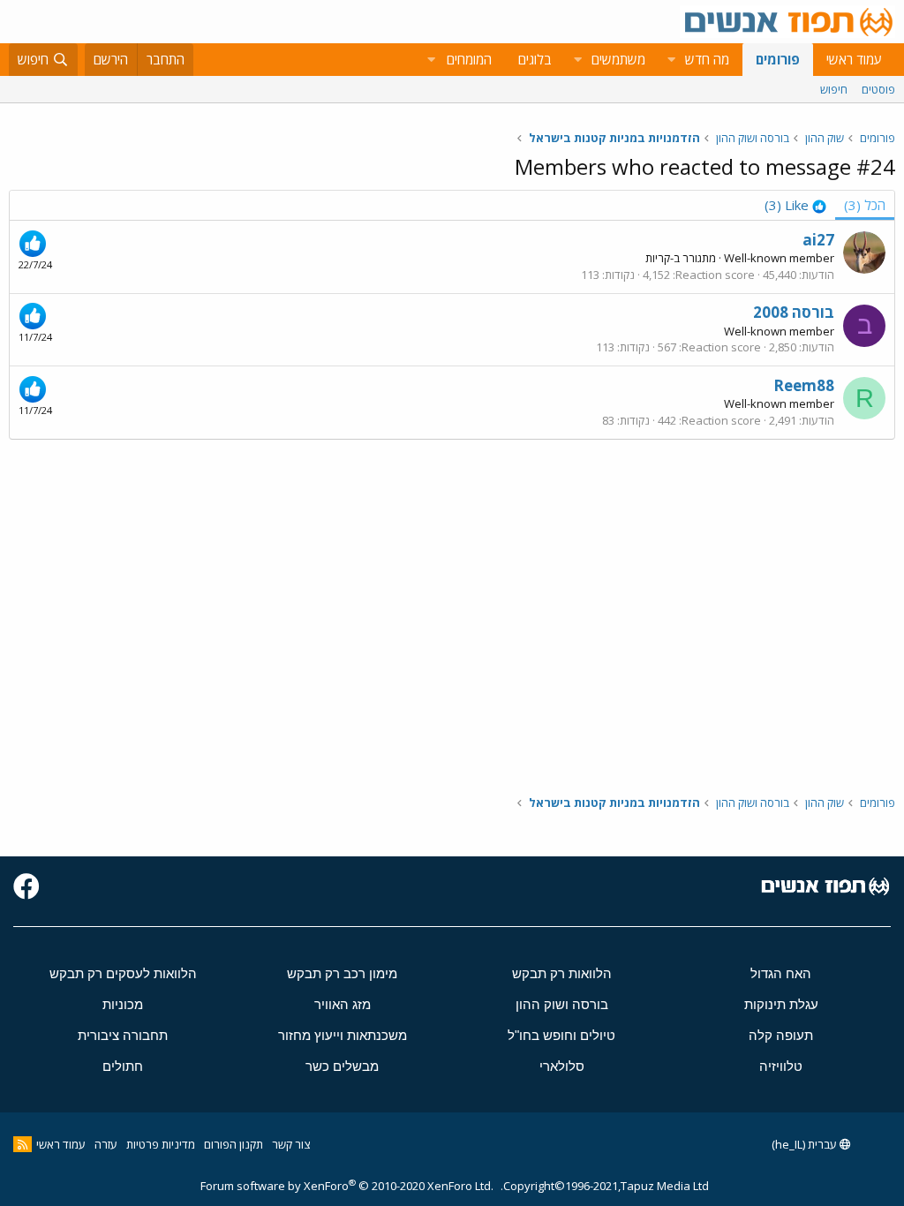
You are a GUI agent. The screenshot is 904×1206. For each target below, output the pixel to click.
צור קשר (291, 1144)
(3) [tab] (864, 205)
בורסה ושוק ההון (562, 1004)
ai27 (818, 240)
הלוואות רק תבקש (562, 973)
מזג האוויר (342, 1004)
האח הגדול (780, 973)
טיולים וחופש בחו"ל (561, 1035)
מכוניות (122, 1004)
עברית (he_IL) (806, 1144)
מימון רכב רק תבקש (342, 973)
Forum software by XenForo (346, 1186)
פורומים (778, 59)
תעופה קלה (781, 1035)
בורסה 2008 (793, 312)
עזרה (105, 1144)
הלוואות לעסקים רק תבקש (123, 973)
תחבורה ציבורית (123, 1035)
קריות (657, 258)
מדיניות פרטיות (160, 1144)
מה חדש (707, 59)
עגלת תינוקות (781, 1004)
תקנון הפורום (233, 1144)
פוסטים (878, 89)
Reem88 (803, 385)
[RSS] (22, 1144)
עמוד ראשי (854, 59)
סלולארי (561, 1066)
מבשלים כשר (342, 1066)
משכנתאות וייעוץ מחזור (342, 1035)
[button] (671, 59)
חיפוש (834, 89)
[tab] (795, 205)
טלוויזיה (780, 1066)
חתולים (122, 1066)
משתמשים (618, 59)
